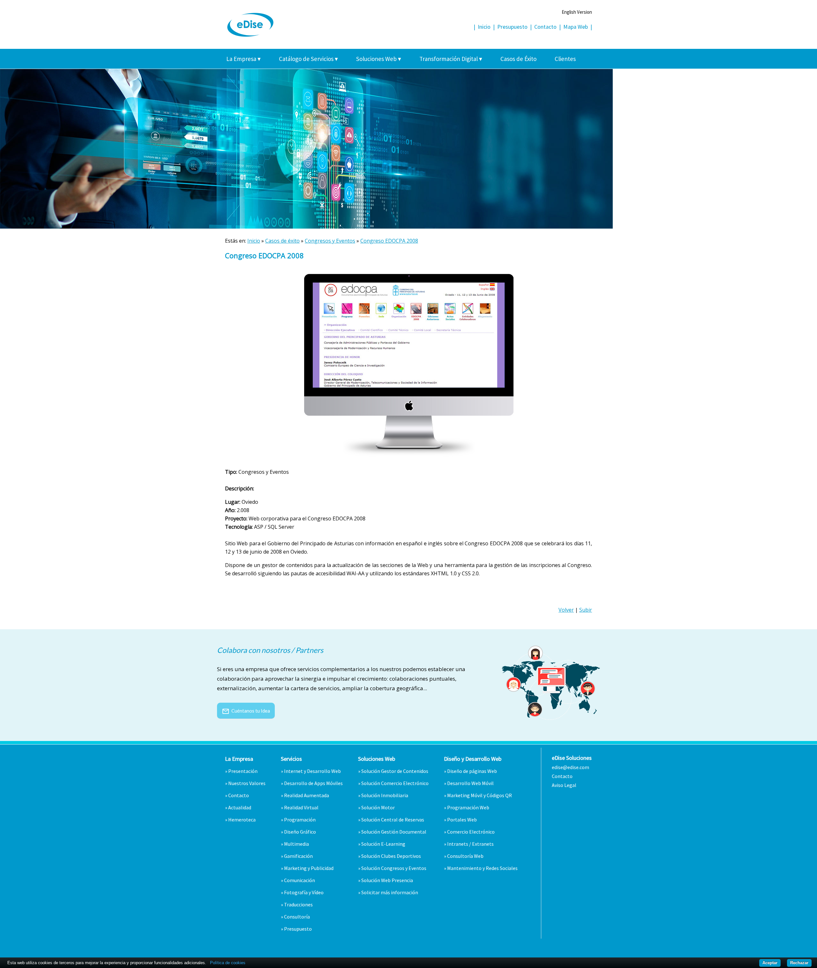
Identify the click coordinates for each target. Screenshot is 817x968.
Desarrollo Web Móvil (470, 783)
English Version (577, 12)
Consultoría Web (465, 856)
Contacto (545, 26)
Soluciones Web (378, 59)
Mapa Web (575, 26)
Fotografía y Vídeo (304, 892)
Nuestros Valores (247, 783)
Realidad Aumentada (306, 795)
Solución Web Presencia (387, 880)
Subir (585, 609)
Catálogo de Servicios (308, 59)
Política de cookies (227, 962)
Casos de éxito (282, 240)
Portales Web (462, 819)
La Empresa (243, 59)
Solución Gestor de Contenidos (394, 771)
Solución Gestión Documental (393, 831)
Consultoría (297, 916)
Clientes (565, 59)
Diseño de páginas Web (472, 771)
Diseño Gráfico (300, 831)
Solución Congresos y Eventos (393, 868)
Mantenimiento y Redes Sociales (482, 868)
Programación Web (468, 807)
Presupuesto (512, 26)
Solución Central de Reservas (392, 819)
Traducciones (298, 904)
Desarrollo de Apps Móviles (313, 783)
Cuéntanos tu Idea (246, 711)
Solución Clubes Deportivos (391, 856)
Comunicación (299, 880)
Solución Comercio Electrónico (395, 783)
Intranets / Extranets (470, 844)
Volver (566, 609)
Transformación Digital (450, 59)
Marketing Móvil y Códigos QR (479, 795)
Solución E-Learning (383, 844)
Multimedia (296, 844)
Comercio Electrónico (471, 831)
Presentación (243, 771)
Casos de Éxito (518, 59)
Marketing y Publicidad (309, 868)
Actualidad (239, 807)
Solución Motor (378, 807)
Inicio (484, 26)
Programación (300, 819)
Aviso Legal (564, 785)
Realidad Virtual (301, 807)
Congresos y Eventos (330, 240)
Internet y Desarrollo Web (312, 771)
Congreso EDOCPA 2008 (389, 240)
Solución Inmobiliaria (384, 795)
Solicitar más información (389, 892)
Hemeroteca (242, 819)
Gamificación (298, 856)
